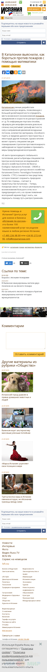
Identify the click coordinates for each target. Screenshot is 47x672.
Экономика (27, 582)
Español (44, 2)
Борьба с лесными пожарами (15, 277)
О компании (35, 2)
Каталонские (8, 107)
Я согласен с (17, 39)
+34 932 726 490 (23, 639)
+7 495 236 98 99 (11, 235)
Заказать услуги (37, 13)
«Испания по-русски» (14, 220)
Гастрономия (7, 593)
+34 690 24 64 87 (10, 2)
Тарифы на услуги (9, 619)
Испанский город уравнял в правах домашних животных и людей (16, 397)
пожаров (40, 116)
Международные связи (31, 601)
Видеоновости (28, 569)
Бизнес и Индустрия (9, 569)
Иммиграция (27, 577)
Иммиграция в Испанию (11, 627)
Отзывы (5, 625)
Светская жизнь (8, 571)
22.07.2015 (5, 370)
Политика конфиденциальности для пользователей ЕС (17, 656)
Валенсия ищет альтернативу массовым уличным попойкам (16, 431)
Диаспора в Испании (10, 579)
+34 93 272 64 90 (10, 5)
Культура (26, 595)
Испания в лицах (29, 579)
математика (29, 247)
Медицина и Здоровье (11, 595)
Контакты (6, 614)
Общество (9, 18)
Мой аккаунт (7, 630)
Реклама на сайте (9, 622)
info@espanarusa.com (18, 238)
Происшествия (28, 598)
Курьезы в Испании (9, 603)
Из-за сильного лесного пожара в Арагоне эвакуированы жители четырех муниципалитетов (22, 294)
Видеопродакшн (8, 609)
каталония (14, 247)
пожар (21, 247)
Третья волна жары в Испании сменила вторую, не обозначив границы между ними (16, 499)
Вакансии (6, 617)
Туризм (25, 585)
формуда (38, 247)
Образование (28, 593)
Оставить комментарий (29, 354)
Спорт (4, 598)
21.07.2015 (5, 439)
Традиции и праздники (11, 587)
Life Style (5, 577)
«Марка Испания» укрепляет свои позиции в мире (15, 464)
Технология (6, 585)
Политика (6, 582)
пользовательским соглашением (20, 39)
